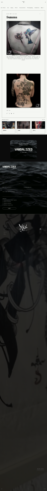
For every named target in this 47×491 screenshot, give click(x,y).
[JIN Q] (38, 125)
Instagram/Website (27, 187)
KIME (19, 130)
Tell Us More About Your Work (9, 191)
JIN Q (34, 130)
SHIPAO (4, 130)
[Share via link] (13, 113)
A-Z (9, 110)
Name (4, 182)
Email (25, 182)
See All (43, 119)
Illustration (22, 7)
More (42, 7)
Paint (16, 7)
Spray (12, 7)
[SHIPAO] (8, 125)
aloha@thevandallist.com (40, 469)
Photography (30, 7)
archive (5, 232)
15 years (5, 227)
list (4, 233)
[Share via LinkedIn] (11, 113)
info (4, 226)
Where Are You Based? (7, 187)
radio (5, 234)
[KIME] (23, 125)
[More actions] (39, 13)
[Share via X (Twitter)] (9, 113)
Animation (37, 7)
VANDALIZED (23, 149)
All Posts (3, 7)
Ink (8, 7)
